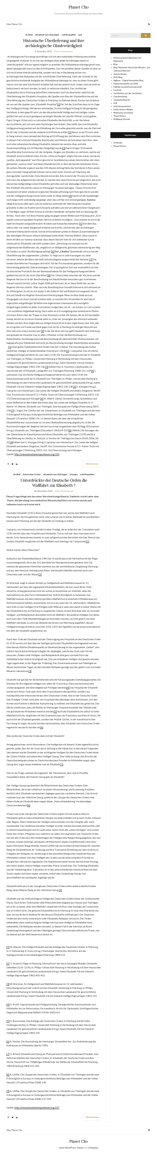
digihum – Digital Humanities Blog (128, 80)
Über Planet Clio (14, 24)
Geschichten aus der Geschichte (127, 93)
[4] (70, 195)
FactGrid (117, 90)
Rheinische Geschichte (123, 112)
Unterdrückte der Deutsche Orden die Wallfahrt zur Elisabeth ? (53, 483)
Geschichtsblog (120, 96)
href (115, 103)
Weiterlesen (92, 463)
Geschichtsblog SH (121, 100)
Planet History (119, 146)
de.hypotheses (120, 74)
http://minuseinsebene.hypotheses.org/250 (36, 454)
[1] (58, 104)
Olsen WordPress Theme (71, 1147)
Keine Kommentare (63, 51)
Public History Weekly (123, 109)
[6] (52, 251)
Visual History (119, 116)
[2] (69, 132)
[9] (42, 330)
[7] (90, 259)
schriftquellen (69, 34)
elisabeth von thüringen (47, 34)
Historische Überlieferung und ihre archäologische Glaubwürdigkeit (53, 43)
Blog (115, 64)
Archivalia (117, 142)
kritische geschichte (122, 106)
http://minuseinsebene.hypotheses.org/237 (36, 1107)
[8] (49, 275)
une (80, 34)
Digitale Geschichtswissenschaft (127, 87)
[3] (63, 148)
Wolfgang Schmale (121, 119)
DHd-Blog (117, 77)
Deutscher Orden (32, 474)
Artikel (29, 34)
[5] (80, 223)
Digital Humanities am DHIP (125, 83)
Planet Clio (79, 7)
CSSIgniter (93, 1147)
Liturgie (74, 474)
